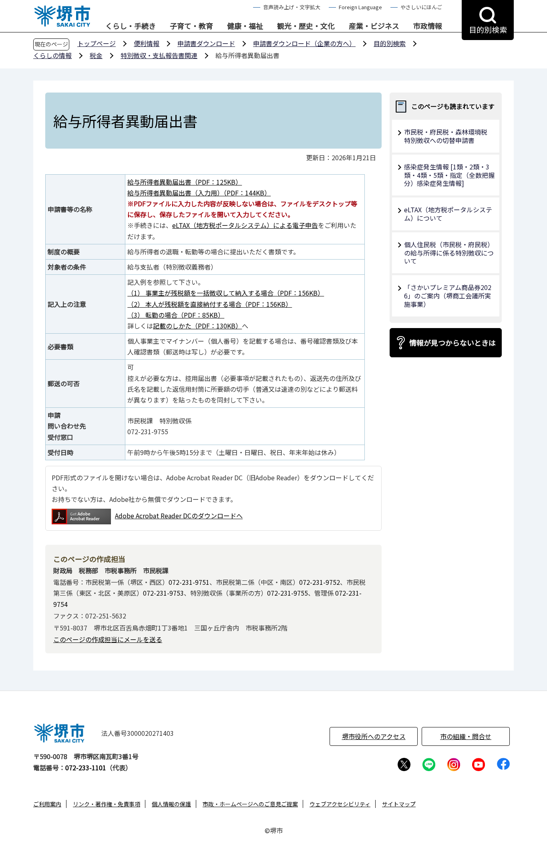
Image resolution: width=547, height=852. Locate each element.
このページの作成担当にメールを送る (107, 639)
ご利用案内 (47, 804)
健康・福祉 (245, 26)
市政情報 (427, 26)
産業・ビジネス (374, 26)
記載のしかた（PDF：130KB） (197, 325)
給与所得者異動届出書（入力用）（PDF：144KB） (199, 192)
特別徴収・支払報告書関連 (159, 55)
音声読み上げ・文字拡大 (291, 7)
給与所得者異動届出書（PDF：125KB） (184, 182)
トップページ (96, 43)
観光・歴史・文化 (306, 26)
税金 (96, 55)
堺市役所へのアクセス (374, 736)
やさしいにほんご (421, 7)
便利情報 (146, 43)
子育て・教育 (191, 26)
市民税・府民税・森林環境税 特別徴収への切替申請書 (449, 136)
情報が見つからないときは (452, 342)
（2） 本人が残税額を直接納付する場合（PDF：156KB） (209, 304)
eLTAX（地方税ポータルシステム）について (448, 214)
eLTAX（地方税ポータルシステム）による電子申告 (245, 225)
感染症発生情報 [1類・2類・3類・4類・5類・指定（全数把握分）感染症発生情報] (449, 175)
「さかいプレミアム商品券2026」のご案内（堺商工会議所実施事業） (447, 295)
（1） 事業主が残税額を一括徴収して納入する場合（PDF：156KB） (225, 293)
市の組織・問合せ (465, 736)
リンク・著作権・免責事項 (106, 804)
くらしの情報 (52, 55)
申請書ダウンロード (206, 43)
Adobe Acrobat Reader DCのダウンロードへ (179, 515)
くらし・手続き (130, 26)
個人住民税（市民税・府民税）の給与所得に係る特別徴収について (449, 253)
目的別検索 (390, 43)
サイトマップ (399, 804)
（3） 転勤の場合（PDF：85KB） (175, 315)
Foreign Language (360, 7)
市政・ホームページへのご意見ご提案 (250, 804)
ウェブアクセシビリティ (340, 804)
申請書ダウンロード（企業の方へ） (304, 43)
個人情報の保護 (171, 804)
